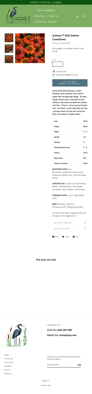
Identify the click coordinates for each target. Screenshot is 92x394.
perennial (69, 93)
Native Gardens (67, 189)
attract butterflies (73, 108)
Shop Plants (8, 366)
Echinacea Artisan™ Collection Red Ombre (67, 207)
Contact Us (41, 21)
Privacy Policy (8, 359)
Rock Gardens (78, 186)
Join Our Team (8, 362)
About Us (53, 15)
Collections (40, 15)
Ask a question (61, 229)
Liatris (70, 195)
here (59, 48)
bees (85, 108)
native (62, 93)
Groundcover (56, 189)
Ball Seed (70, 204)
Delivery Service (63, 223)
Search (6, 355)
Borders (55, 186)
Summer (86, 163)
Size (54, 60)
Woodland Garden (65, 186)
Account (52, 21)
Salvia (54, 198)
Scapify (49, 385)
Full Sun (86, 153)
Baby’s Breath (79, 195)
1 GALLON (57, 64)
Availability (49, 10)
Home (40, 10)
